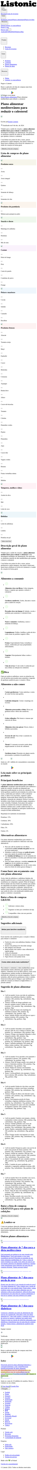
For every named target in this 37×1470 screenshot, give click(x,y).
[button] (3, 35)
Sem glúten (4, 1370)
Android (3, 32)
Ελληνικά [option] (8, 1418)
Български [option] (8, 1423)
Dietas (3, 25)
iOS (7, 32)
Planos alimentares (19, 20)
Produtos (4, 20)
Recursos (4, 14)
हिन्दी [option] (6, 1410)
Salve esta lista (6, 541)
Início (3, 97)
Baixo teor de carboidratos (16, 1370)
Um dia (5, 1376)
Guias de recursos (12, 14)
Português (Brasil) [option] (11, 1416)
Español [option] (7, 1398)
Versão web (9, 1432)
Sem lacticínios (22, 1374)
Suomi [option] (7, 1412)
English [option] (7, 1392)
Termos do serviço (11, 1457)
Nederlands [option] (8, 1399)
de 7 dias (29, 1374)
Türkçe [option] (7, 1425)
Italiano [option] (7, 1409)
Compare (10, 20)
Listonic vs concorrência (13, 25)
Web (13, 32)
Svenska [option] (7, 1403)
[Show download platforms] (9, 29)
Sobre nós (8, 1444)
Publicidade (9, 1446)
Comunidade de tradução (13, 1437)
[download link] (5, 1386)
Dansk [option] (7, 1420)
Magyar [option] (7, 1421)
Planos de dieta (29, 20)
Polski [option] (7, 1394)
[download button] (6, 93)
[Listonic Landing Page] (18, 6)
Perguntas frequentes (11, 1436)
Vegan (15, 1374)
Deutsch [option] (7, 1396)
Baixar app (4, 30)
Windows (18, 32)
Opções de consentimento (9, 1464)
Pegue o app (5, 27)
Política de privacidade (12, 1455)
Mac (22, 32)
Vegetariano (9, 1374)
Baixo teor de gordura (14, 1372)
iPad (10, 32)
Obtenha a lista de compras (10, 149)
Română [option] (7, 1414)
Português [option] (8, 1401)
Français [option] (7, 1405)
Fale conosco (9, 1448)
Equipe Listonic (13, 122)
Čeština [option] (7, 1407)
